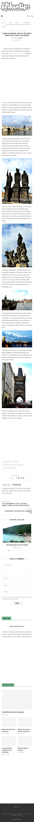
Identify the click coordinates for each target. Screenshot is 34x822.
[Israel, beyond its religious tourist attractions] (9, 741)
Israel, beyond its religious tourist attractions (7, 750)
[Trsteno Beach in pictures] (17, 532)
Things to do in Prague (9, 468)
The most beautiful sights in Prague (13, 464)
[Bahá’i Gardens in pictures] (25, 741)
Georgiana (20, 38)
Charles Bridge (7, 461)
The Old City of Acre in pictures (13, 712)
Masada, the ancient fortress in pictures (24, 730)
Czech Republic (26, 22)
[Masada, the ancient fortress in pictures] (25, 722)
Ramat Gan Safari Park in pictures (8, 730)
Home (3, 22)
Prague (16, 461)
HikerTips (20, 815)
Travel (10, 22)
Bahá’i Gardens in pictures (23, 749)
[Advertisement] (17, 80)
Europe (17, 22)
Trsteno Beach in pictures (17, 545)
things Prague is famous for (16, 53)
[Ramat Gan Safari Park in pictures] (9, 722)
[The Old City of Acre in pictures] (17, 700)
